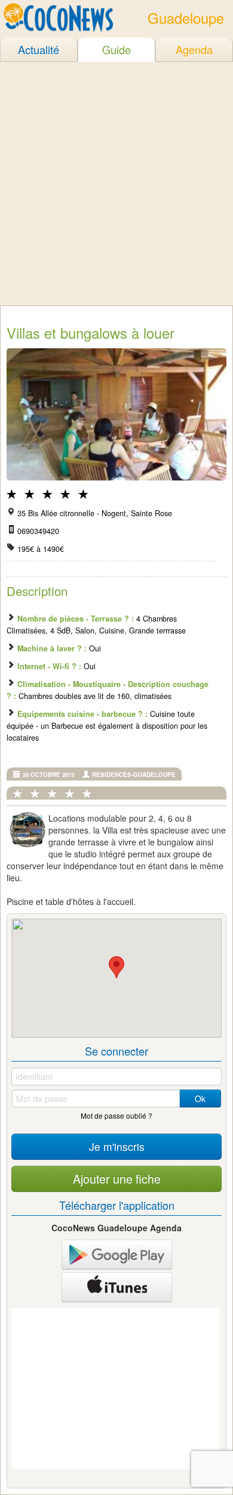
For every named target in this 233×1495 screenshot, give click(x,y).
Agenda (194, 49)
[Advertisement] (116, 183)
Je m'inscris (117, 1146)
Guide (116, 49)
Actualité (38, 49)
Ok (200, 1098)
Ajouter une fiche (117, 1178)
